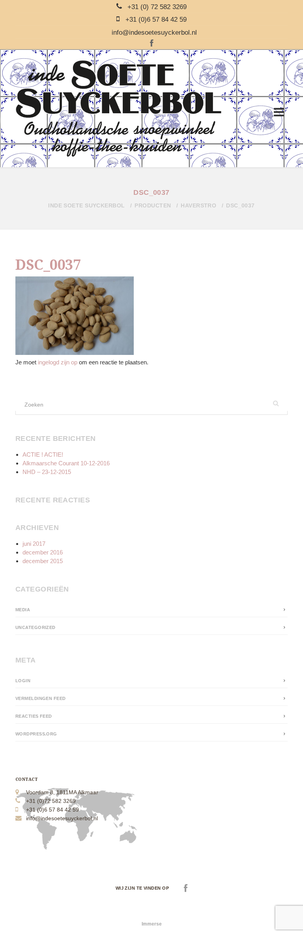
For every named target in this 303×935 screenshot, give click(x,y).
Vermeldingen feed (40, 698)
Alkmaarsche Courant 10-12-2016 (66, 463)
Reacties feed (33, 716)
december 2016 (42, 552)
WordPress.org (36, 734)
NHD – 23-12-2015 (46, 471)
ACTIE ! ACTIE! (42, 454)
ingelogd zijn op (57, 362)
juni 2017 (33, 543)
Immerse (152, 924)
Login (22, 680)
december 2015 (42, 561)
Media (22, 609)
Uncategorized (35, 627)
